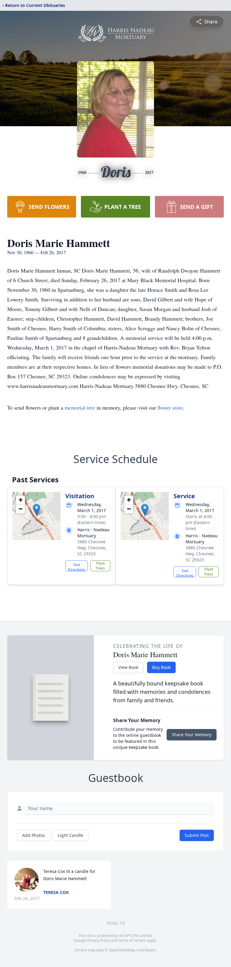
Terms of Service (132, 940)
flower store (170, 407)
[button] (36, 510)
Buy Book (161, 667)
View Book (128, 667)
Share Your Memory (191, 734)
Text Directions (76, 566)
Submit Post (197, 835)
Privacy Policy (98, 940)
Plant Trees (100, 566)
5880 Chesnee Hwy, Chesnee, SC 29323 (91, 548)
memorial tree (80, 407)
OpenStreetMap (122, 950)
